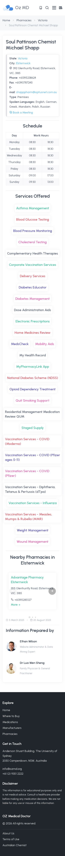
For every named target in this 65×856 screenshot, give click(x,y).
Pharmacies (24, 20)
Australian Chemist (14, 845)
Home (6, 20)
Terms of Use (10, 839)
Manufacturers (12, 728)
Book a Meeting (22, 112)
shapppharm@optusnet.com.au (36, 92)
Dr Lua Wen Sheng (32, 663)
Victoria (42, 20)
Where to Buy (11, 716)
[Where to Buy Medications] (40, 8)
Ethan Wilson (28, 641)
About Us (8, 833)
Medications (10, 722)
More (14, 604)
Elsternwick (23, 63)
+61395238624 (27, 77)
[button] (52, 591)
